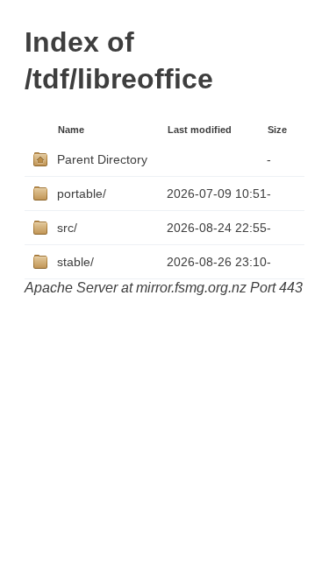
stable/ (75, 262)
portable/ (81, 193)
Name (71, 129)
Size (277, 129)
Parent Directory (102, 159)
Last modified (200, 129)
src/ (67, 228)
